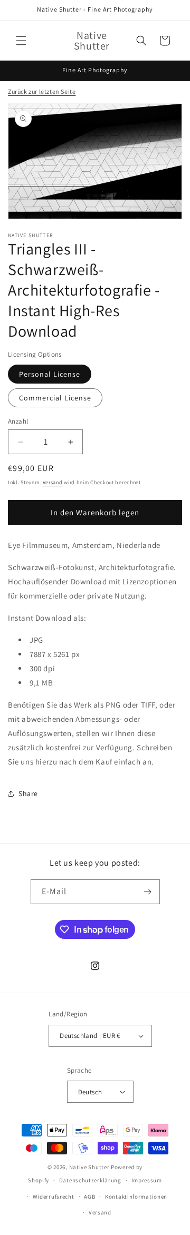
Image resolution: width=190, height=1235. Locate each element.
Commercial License (55, 398)
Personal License (49, 374)
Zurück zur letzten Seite (41, 91)
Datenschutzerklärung (90, 1180)
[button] (21, 40)
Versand (53, 482)
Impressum (146, 1180)
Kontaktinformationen (136, 1196)
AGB (89, 1196)
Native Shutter (89, 1167)
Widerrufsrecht (53, 1196)
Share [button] (28, 793)
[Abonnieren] (147, 891)
